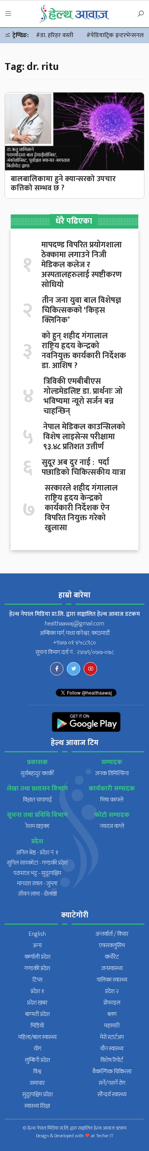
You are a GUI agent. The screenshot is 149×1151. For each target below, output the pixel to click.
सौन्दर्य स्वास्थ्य (111, 1094)
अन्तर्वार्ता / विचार (112, 934)
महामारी (112, 1026)
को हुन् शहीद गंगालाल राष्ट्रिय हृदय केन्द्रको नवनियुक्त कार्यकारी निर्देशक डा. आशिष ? (84, 351)
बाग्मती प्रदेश (37, 1014)
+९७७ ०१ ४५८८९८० (74, 643)
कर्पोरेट (112, 957)
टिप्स (37, 980)
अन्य (37, 945)
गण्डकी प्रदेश (37, 968)
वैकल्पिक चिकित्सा (111, 1072)
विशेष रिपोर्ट (111, 1060)
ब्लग (112, 1014)
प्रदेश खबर (37, 1003)
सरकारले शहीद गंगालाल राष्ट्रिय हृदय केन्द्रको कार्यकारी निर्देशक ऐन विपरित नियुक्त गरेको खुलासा (81, 508)
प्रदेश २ (112, 991)
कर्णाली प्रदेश (37, 957)
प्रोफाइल (112, 1003)
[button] (8, 14)
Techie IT (104, 1136)
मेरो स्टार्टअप (112, 1037)
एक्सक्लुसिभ (112, 945)
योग (37, 1049)
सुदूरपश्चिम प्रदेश (37, 1094)
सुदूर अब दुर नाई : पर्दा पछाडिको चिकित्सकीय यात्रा (84, 467)
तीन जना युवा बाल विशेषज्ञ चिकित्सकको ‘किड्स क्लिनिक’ (81, 310)
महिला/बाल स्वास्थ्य (37, 1037)
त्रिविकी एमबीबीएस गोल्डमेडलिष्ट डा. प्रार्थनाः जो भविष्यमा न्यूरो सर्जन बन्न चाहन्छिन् (83, 396)
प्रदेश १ (37, 991)
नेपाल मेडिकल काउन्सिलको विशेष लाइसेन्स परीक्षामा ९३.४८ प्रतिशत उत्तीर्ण (84, 437)
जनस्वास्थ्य (112, 968)
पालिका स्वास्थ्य (112, 980)
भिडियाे (37, 1026)
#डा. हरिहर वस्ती (54, 35)
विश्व (37, 1072)
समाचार (37, 1083)
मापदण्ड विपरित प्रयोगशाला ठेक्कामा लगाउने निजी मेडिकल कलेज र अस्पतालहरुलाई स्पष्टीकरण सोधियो (81, 265)
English (37, 934)
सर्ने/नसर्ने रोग (112, 1083)
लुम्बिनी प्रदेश (37, 1060)
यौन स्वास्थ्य (111, 1049)
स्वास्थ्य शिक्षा (37, 1106)
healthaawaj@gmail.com (74, 624)
